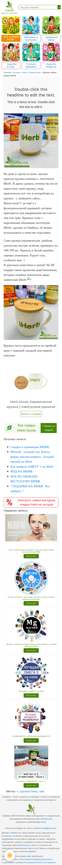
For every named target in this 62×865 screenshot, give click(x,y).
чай (41, 791)
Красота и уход (11, 65)
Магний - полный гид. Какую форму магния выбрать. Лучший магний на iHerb (31, 645)
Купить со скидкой (31, 413)
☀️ (9, 855)
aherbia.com (46, 819)
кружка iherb (29, 791)
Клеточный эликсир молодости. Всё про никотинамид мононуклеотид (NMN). (31, 551)
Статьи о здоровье (31, 65)
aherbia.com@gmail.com (45, 828)
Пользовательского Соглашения (39, 862)
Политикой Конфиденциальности (36, 859)
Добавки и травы (51, 38)
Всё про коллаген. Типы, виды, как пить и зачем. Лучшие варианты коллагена (31, 598)
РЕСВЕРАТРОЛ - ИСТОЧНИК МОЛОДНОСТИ (31, 736)
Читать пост (31, 556)
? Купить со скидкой (48, 428)
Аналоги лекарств (51, 65)
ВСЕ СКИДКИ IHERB (11, 38)
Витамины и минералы (31, 38)
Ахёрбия (14, 833)
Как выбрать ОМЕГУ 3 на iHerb (31, 691)
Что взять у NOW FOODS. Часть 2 (31, 781)
